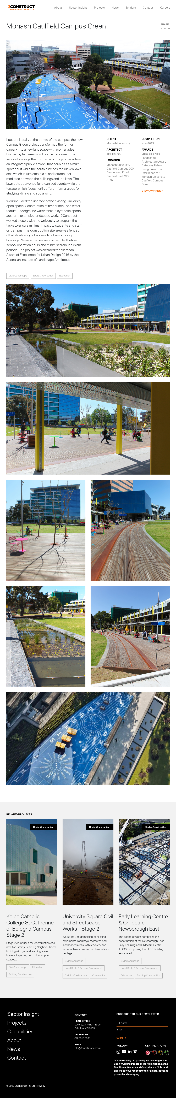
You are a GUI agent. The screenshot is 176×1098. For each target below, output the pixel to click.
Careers (165, 7)
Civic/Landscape (18, 276)
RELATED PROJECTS (19, 814)
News (115, 7)
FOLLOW (122, 1045)
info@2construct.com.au (87, 1048)
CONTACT (80, 1015)
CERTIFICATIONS (155, 1045)
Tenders (131, 7)
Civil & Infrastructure (76, 975)
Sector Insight (78, 7)
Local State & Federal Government (83, 968)
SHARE (165, 24)
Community (98, 975)
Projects (99, 7)
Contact (148, 7)
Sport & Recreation (43, 276)
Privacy (41, 1086)
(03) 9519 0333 (82, 1038)
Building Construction (20, 974)
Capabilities (20, 1031)
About (58, 7)
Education (64, 276)
